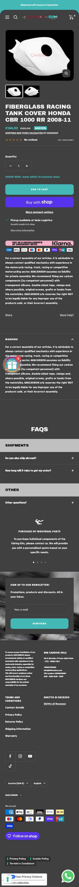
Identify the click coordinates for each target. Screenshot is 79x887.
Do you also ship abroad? (20, 458)
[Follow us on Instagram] (20, 756)
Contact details (14, 707)
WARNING (11, 339)
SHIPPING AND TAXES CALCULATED (24, 133)
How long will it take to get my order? (28, 470)
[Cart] (71, 17)
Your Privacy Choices (28, 876)
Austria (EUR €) (16, 783)
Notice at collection (16, 882)
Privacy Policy (13, 714)
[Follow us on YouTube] (30, 756)
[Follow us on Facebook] (10, 756)
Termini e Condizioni (22, 863)
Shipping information (18, 728)
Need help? (67, 315)
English (37, 783)
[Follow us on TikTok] (10, 766)
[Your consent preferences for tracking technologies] (8, 879)
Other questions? (16, 502)
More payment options (39, 212)
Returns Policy (14, 721)
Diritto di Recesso (55, 703)
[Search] (16, 17)
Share (8, 315)
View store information (22, 230)
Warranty (11, 735)
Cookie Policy (41, 858)
